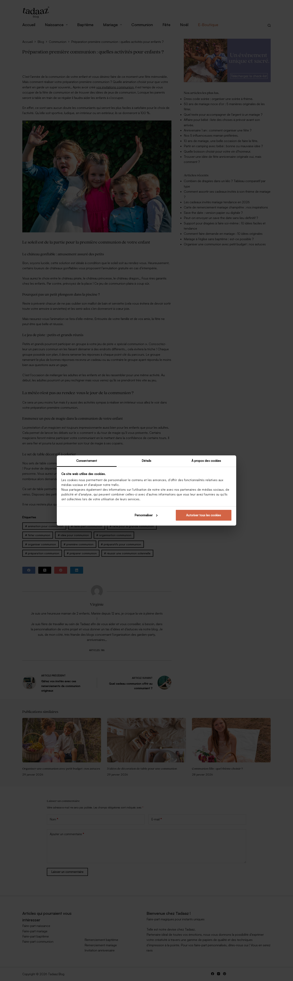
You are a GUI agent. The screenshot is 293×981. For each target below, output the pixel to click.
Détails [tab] (146, 461)
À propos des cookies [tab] (206, 461)
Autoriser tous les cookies (203, 515)
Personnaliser (144, 515)
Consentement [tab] (86, 461)
